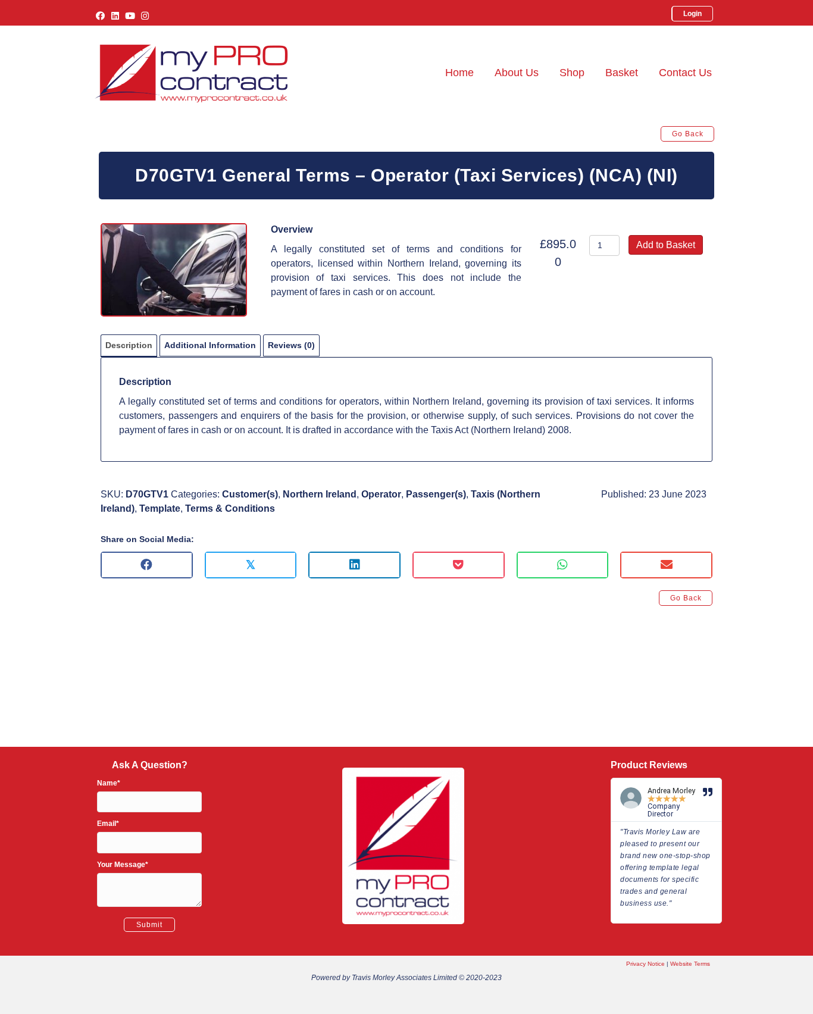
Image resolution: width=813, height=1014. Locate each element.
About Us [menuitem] (517, 73)
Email (106, 823)
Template (159, 508)
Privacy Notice (645, 963)
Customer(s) (250, 494)
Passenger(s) (436, 494)
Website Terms (690, 963)
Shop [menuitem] (571, 73)
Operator (381, 494)
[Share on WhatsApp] (563, 565)
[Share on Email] (666, 565)
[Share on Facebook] (147, 565)
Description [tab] (128, 345)
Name (107, 783)
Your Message (121, 864)
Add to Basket (665, 245)
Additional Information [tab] (210, 345)
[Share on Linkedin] (354, 565)
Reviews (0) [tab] (291, 345)
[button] (100, 15)
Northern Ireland (320, 494)
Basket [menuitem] (621, 73)
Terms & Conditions (230, 508)
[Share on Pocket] (458, 565)
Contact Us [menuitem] (685, 73)
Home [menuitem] (459, 73)
